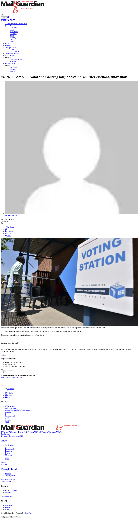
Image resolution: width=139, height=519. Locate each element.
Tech (7, 457)
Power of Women (11, 490)
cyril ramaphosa (10, 408)
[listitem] (5, 432)
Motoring (8, 455)
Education (8, 451)
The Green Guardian (8, 479)
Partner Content (6, 496)
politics (7, 418)
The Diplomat (10, 476)
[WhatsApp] (12, 20)
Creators (7, 434)
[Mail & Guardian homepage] (69, 7)
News (4, 440)
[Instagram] (3, 20)
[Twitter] (10, 20)
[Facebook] (2, 20)
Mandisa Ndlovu (11, 215)
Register (4, 355)
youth (7, 422)
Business (4, 464)
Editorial (8, 474)
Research (8, 507)
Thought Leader (10, 469)
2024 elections (10, 406)
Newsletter (9, 505)
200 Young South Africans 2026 (12, 436)
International (9, 449)
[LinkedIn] (5, 20)
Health (7, 453)
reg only (8, 420)
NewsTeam (28, 513)
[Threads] (7, 20)
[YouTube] (14, 20)
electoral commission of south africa (17, 410)
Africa (7, 447)
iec (6, 414)
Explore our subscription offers (11, 377)
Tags (2, 434)
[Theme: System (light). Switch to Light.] (4, 18)
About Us (8, 509)
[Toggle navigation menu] (2, 15)
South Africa (9, 445)
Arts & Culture (6, 481)
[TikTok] (9, 20)
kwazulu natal (10, 416)
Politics (3, 462)
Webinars (8, 492)
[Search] (8, 18)
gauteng (8, 412)
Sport (7, 459)
